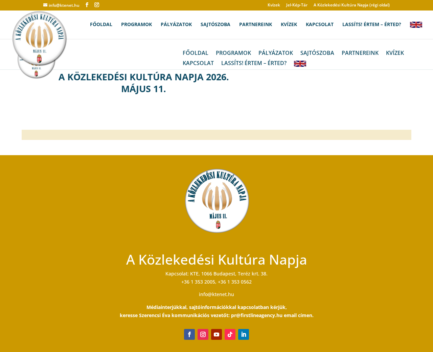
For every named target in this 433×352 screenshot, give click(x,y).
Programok (136, 24)
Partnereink (255, 24)
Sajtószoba (215, 24)
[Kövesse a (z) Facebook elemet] (189, 334)
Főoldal (101, 24)
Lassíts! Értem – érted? (371, 24)
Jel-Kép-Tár (296, 5)
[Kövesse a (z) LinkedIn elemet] (243, 334)
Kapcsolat (320, 24)
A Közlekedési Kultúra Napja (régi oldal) (352, 5)
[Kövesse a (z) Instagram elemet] (203, 334)
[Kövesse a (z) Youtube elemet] (216, 334)
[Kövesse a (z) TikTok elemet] (230, 334)
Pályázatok (176, 24)
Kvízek (274, 5)
